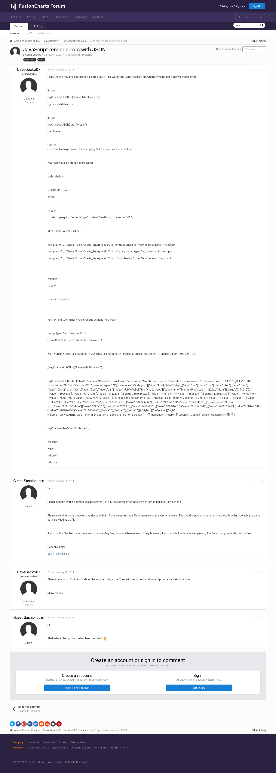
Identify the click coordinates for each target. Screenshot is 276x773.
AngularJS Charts (81, 747)
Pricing (31, 17)
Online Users (45, 33)
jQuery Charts (60, 747)
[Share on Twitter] (12, 724)
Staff (29, 33)
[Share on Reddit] (41, 724)
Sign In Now (199, 688)
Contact (98, 17)
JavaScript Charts (39, 747)
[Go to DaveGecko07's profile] (15, 52)
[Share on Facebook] (18, 724)
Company (81, 17)
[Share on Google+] (24, 724)
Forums (14, 33)
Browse (18, 26)
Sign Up (257, 6)
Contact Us (49, 742)
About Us (34, 742)
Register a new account (77, 688)
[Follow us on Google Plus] (255, 762)
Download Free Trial (250, 17)
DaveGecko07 (34, 54)
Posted (61, 69)
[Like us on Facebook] (238, 762)
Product (16, 17)
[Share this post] (262, 69)
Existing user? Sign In (232, 6)
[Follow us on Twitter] (247, 762)
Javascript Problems (80, 54)
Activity (38, 26)
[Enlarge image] (105, 638)
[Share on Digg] (29, 724)
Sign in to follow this (230, 49)
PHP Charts (100, 747)
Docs (45, 17)
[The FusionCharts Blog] (230, 762)
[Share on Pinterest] (59, 724)
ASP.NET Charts (119, 747)
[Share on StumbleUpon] (47, 724)
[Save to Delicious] (35, 724)
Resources (61, 17)
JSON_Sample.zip (58, 553)
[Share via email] (53, 724)
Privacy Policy (79, 742)
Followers (250, 49)
